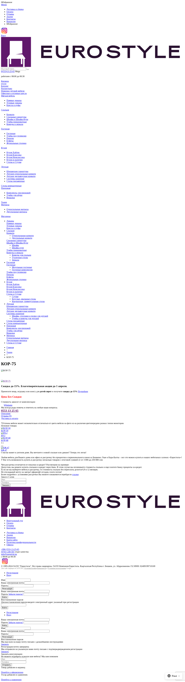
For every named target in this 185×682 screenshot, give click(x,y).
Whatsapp (8, 405)
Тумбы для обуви (14, 195)
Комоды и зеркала (15, 124)
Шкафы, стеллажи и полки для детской (30, 316)
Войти (4, 597)
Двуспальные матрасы (17, 212)
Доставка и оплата (9, 418)
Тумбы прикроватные (17, 122)
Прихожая (5, 188)
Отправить (6, 665)
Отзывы (10, 14)
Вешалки (11, 198)
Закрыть (5, 644)
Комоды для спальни (21, 255)
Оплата (10, 12)
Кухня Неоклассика (16, 157)
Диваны (10, 221)
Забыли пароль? (15, 594)
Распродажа (6, 88)
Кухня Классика (14, 155)
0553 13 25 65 (9, 410)
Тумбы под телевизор (16, 136)
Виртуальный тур (15, 520)
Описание (5, 413)
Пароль (4, 585)
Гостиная (5, 129)
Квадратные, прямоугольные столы (28, 301)
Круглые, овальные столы (24, 299)
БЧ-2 (3, 435)
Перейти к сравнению (11, 679)
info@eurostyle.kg (9, 554)
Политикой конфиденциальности (35, 568)
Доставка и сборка (15, 9)
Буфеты (10, 141)
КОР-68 (4, 440)
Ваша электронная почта (12, 583)
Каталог (5, 86)
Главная (10, 347)
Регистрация (12, 573)
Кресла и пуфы (13, 105)
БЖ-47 (4, 450)
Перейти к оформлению (12, 672)
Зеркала (15, 260)
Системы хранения (15, 179)
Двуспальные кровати (22, 238)
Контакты (11, 19)
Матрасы (5, 205)
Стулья (15, 296)
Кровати (10, 114)
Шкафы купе (18, 248)
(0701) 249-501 (7, 552)
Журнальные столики (16, 143)
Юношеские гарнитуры (17, 171)
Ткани (4, 202)
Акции (10, 16)
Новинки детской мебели (13, 91)
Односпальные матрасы (18, 209)
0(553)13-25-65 (8, 71)
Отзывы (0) (6, 416)
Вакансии (11, 21)
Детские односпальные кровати (21, 174)
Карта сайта (12, 540)
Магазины (6, 216)
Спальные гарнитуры (16, 117)
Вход (3, 35)
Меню (4, 5)
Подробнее (83, 391)
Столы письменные (16, 181)
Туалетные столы (20, 257)
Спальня (5, 110)
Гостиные (11, 133)
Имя (3, 580)
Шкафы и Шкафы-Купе (17, 119)
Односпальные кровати (23, 235)
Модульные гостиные (22, 267)
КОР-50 (4, 430)
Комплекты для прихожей (18, 193)
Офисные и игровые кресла (14, 93)
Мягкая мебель (8, 96)
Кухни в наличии (15, 160)
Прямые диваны (14, 100)
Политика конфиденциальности (21, 542)
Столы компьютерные (11, 186)
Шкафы (15, 245)
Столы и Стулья (14, 162)
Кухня (4, 148)
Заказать (5, 485)
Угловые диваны (14, 103)
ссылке (75, 474)
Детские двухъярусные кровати (21, 176)
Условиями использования (57, 568)
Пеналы (10, 138)
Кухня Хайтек (13, 152)
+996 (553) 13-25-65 (10, 549)
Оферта (10, 545)
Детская (4, 167)
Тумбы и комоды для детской (25, 318)
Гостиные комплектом (22, 270)
